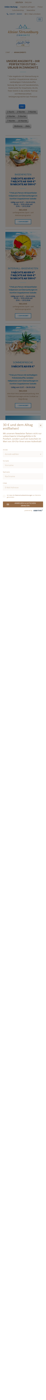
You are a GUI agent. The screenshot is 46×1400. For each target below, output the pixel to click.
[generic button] (40, 425)
